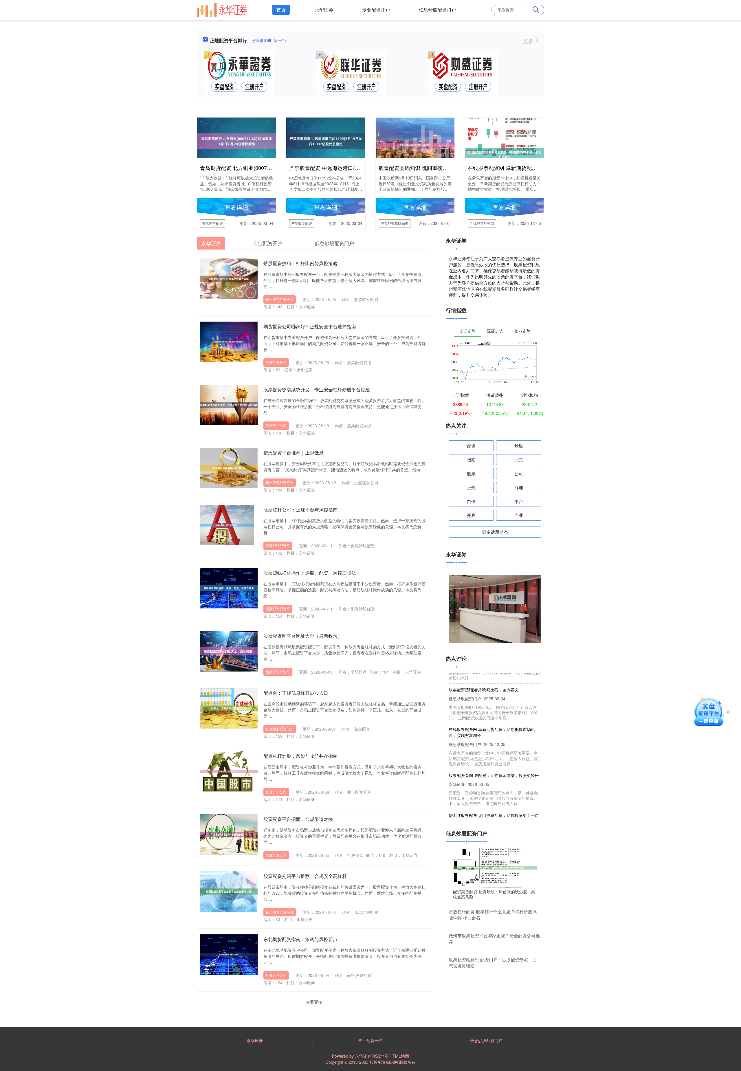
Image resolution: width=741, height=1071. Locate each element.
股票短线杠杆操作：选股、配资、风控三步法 (309, 572)
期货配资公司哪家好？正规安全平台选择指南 (309, 326)
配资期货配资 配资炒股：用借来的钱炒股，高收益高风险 (494, 894)
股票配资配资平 (278, 545)
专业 (518, 515)
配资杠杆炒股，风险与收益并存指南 (300, 756)
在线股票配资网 (482, 223)
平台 (518, 501)
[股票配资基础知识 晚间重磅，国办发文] (415, 144)
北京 (518, 459)
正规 (471, 487)
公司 (518, 473)
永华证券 (324, 9)
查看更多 (314, 1002)
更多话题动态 (495, 532)
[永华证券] (222, 9)
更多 (529, 41)
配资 (471, 446)
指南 (471, 459)
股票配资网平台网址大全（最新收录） (302, 635)
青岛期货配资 (212, 223)
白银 (471, 501)
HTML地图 (399, 1056)
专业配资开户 (376, 9)
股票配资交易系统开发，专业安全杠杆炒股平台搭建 (316, 389)
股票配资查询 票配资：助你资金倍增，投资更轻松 (494, 761)
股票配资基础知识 (394, 223)
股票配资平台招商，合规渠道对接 (298, 819)
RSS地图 (380, 1056)
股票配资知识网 (384, 1062)
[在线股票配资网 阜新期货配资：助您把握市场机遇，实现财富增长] (504, 154)
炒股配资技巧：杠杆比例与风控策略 (300, 263)
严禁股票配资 (301, 223)
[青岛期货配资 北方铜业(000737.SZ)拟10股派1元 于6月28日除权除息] (236, 141)
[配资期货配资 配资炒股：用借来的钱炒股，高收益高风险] (495, 867)
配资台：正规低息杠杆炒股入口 (295, 692)
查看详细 (236, 207)
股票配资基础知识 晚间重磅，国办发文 (424, 167)
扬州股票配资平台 (280, 299)
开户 (471, 515)
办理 (518, 487)
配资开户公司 (276, 425)
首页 (281, 9)
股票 (471, 473)
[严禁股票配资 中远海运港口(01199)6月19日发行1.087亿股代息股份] (325, 141)
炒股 (518, 446)
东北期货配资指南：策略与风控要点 (300, 939)
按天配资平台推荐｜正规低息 (293, 452)
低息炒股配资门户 (437, 9)
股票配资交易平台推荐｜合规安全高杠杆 (305, 876)
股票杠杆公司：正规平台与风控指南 (300, 509)
